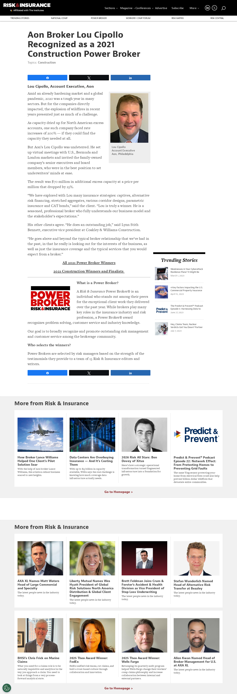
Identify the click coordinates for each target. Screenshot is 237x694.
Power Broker (99, 18)
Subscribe (178, 8)
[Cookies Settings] (6, 688)
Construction (47, 63)
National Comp (59, 18)
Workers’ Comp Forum (138, 18)
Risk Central (217, 18)
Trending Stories (19, 18)
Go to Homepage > (118, 492)
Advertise (161, 8)
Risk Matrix (178, 18)
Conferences (143, 8)
